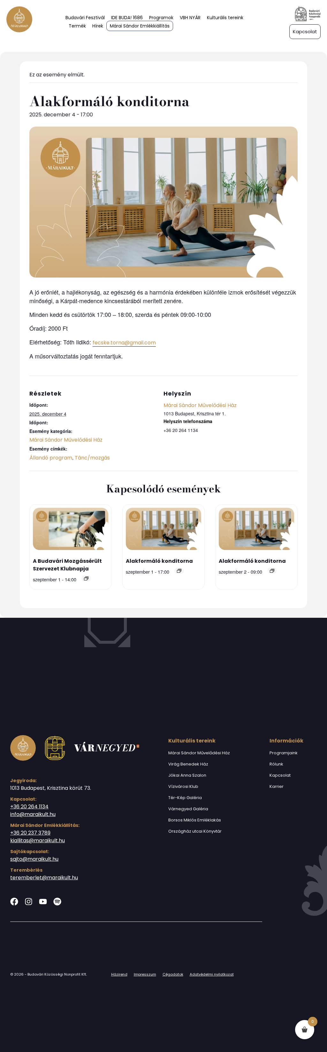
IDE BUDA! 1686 (127, 17)
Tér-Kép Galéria (185, 798)
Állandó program (50, 457)
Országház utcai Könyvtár (195, 831)
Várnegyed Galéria (188, 809)
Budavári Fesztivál (85, 17)
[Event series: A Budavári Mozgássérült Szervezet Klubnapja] (86, 578)
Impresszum (145, 974)
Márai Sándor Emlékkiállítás (140, 26)
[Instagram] (29, 902)
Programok (161, 17)
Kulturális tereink (225, 17)
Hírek (97, 26)
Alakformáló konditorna (159, 561)
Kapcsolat (280, 775)
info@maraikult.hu (33, 814)
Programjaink (284, 753)
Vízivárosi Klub (183, 786)
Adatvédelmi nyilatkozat (212, 974)
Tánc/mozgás (92, 457)
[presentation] (70, 530)
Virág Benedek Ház (188, 764)
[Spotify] (57, 902)
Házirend (119, 974)
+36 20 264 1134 (29, 806)
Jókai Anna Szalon (187, 775)
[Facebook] (14, 902)
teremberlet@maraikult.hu (44, 877)
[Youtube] (43, 902)
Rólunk (276, 764)
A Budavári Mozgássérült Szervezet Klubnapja (67, 564)
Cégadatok (173, 974)
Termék (77, 26)
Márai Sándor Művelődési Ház (66, 440)
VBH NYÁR (190, 17)
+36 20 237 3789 (30, 832)
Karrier (277, 786)
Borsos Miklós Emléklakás (194, 820)
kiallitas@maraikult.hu (37, 840)
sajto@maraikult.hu (34, 859)
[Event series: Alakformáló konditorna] (179, 571)
